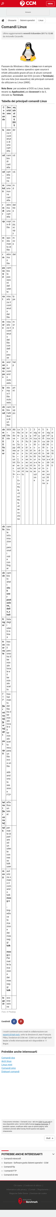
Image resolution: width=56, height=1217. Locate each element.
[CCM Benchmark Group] (28, 1201)
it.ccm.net (46, 1122)
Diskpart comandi (10, 1071)
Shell (48, 1138)
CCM (40, 1122)
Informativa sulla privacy (16, 1189)
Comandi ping (8, 1068)
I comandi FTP (10, 1171)
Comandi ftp (9, 1167)
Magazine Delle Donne (18, 1193)
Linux (40, 20)
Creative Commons (41, 1124)
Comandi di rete (11, 1175)
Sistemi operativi (27, 20)
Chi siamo (18, 1185)
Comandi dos (8, 1057)
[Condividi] (14, 1021)
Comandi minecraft (12, 1158)
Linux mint (6, 1064)
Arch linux (6, 1061)
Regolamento (43, 1189)
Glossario (12, 20)
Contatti (32, 1189)
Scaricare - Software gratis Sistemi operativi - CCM (26, 1163)
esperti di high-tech (11, 1034)
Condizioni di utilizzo (32, 1185)
